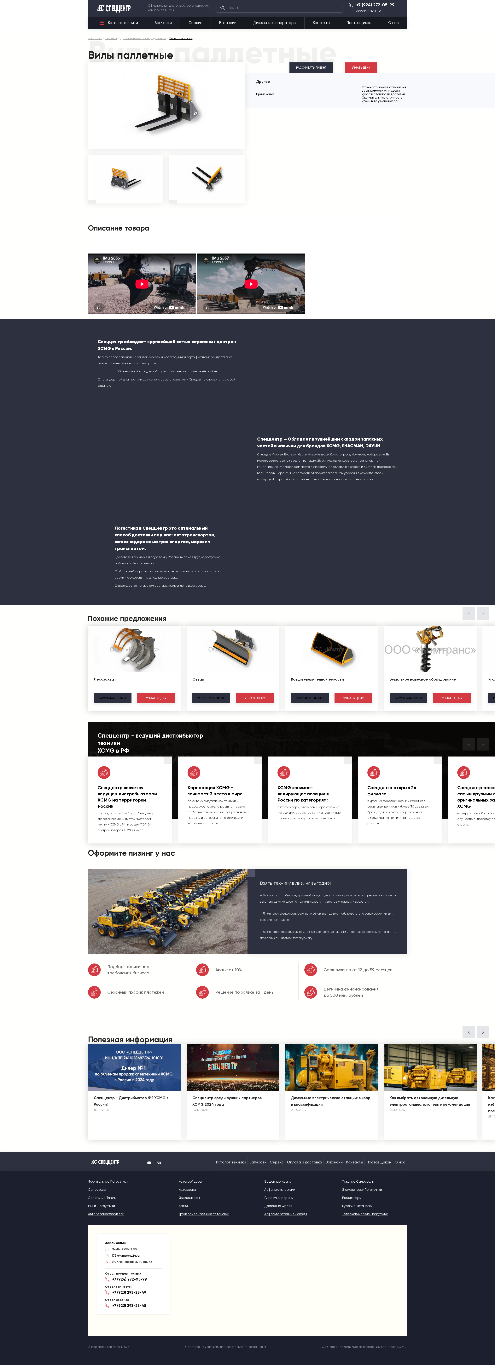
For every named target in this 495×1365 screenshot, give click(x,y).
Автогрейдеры (190, 1181)
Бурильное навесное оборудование (423, 679)
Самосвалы (97, 1189)
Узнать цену (361, 67)
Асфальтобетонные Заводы (285, 1214)
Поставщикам (358, 23)
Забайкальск (366, 11)
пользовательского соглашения (243, 1347)
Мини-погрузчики (101, 1206)
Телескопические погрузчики (365, 1214)
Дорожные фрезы (278, 1206)
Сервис (195, 23)
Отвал (198, 679)
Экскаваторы (189, 1198)
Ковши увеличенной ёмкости (317, 679)
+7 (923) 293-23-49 (129, 1292)
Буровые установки (357, 1206)
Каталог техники (123, 23)
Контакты (321, 23)
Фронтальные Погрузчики (108, 1181)
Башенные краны (277, 1181)
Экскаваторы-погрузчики (362, 1189)
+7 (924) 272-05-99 (375, 5)
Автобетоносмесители (106, 1214)
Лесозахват (105, 679)
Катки (183, 1206)
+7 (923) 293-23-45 (129, 1305)
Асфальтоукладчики (279, 1189)
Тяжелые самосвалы (358, 1181)
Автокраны (187, 1189)
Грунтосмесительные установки (204, 1214)
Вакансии (227, 23)
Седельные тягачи (102, 1198)
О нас (393, 23)
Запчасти (163, 23)
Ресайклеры (351, 1198)
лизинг (112, 698)
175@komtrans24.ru (126, 1255)
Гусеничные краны (278, 1198)
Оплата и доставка (304, 1162)
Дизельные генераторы (274, 23)
